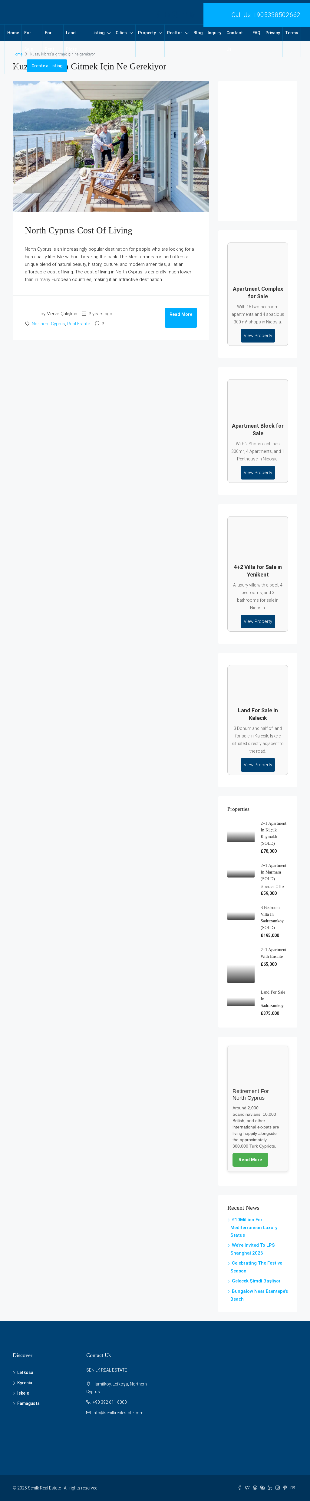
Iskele (23, 1393)
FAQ (256, 32)
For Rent (49, 41)
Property (147, 32)
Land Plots (71, 41)
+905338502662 (276, 14)
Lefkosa (25, 1372)
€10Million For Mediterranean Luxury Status (253, 1227)
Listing (97, 32)
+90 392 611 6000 (110, 1402)
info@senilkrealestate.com (118, 1412)
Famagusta (28, 1403)
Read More (181, 314)
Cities (121, 32)
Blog (198, 32)
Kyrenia (24, 1382)
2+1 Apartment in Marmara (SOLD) (273, 872)
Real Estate (78, 323)
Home (13, 32)
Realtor (174, 32)
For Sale (28, 41)
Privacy (272, 32)
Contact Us (234, 41)
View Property (258, 335)
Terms (291, 32)
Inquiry (214, 32)
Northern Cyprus (48, 323)
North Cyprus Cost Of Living (78, 230)
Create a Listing (46, 65)
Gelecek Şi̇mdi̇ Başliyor (256, 1281)
